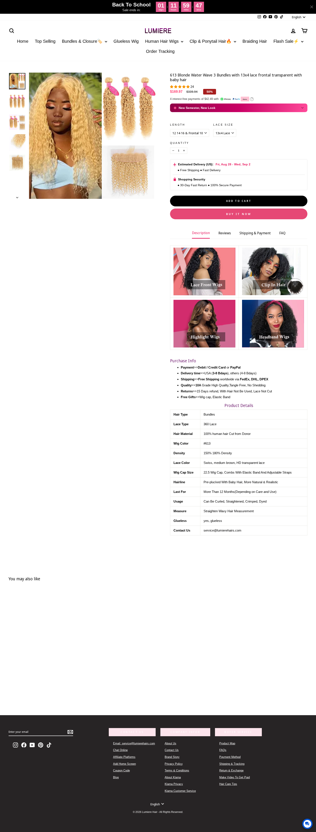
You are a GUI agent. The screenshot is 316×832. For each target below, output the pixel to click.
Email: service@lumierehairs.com (134, 743)
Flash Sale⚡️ (286, 41)
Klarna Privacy (174, 784)
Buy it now (238, 214)
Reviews (224, 233)
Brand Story (172, 757)
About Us (170, 743)
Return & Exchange (231, 770)
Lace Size (223, 124)
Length (177, 124)
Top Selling (45, 41)
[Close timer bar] (311, 7)
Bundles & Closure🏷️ (83, 41)
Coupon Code (121, 770)
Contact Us (172, 750)
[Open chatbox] (307, 824)
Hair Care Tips (228, 784)
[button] (180, 86)
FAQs (222, 750)
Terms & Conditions (177, 770)
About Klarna (173, 777)
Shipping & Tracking (231, 763)
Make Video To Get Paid (234, 777)
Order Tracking (160, 51)
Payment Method (230, 757)
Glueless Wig (126, 41)
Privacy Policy (174, 763)
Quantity (179, 143)
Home (22, 41)
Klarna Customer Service (180, 790)
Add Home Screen (124, 763)
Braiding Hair (254, 41)
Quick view (74, 685)
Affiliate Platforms (124, 757)
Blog (116, 777)
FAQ (282, 233)
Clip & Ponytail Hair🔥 (211, 41)
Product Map (227, 743)
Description (201, 232)
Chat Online (120, 750)
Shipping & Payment (255, 233)
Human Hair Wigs (162, 41)
